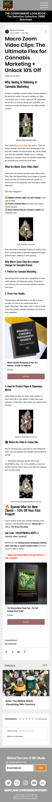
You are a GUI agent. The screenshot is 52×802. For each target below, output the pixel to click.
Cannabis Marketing (11, 640)
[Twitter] (8, 783)
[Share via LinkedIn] (18, 652)
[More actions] (45, 31)
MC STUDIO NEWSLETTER (16, 762)
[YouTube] (34, 783)
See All (45, 665)
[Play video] (26, 125)
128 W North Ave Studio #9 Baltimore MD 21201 (25, 795)
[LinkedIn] (43, 783)
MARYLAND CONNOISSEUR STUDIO (25, 790)
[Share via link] (24, 652)
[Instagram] (17, 783)
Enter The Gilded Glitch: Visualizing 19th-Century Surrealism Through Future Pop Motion (24, 702)
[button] (26, 349)
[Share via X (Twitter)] (12, 652)
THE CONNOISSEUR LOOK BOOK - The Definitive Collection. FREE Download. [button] (26, 16)
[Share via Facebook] (6, 652)
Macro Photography (11, 644)
